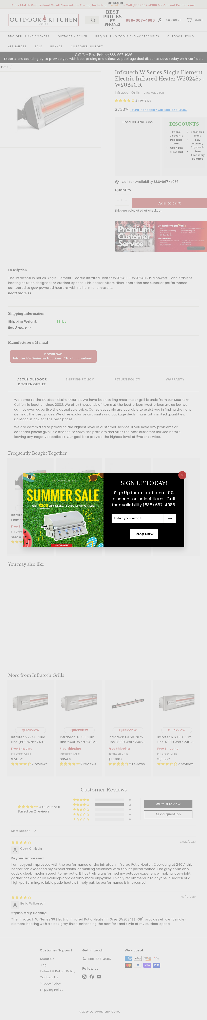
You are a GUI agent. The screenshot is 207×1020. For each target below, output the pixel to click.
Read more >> (20, 293)
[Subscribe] (170, 518)
